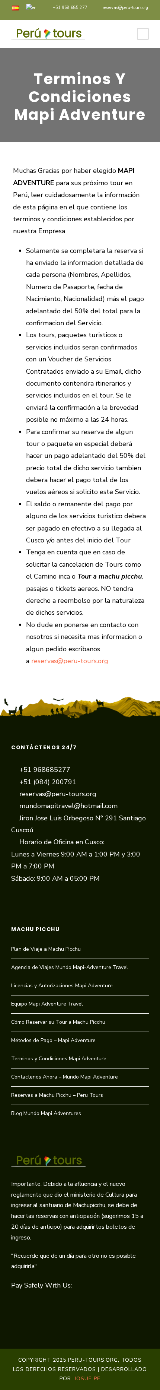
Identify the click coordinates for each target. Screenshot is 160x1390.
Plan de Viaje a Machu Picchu (46, 949)
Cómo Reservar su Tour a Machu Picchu (58, 1022)
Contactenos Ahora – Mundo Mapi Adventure (64, 1076)
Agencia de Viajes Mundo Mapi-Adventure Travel (69, 967)
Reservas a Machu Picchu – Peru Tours (57, 1095)
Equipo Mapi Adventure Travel (47, 1003)
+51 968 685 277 (70, 7)
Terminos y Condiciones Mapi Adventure (58, 1058)
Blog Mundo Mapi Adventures (46, 1113)
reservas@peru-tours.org (125, 7)
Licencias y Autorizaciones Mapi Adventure (62, 985)
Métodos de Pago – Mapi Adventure (53, 1040)
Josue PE (87, 1378)
